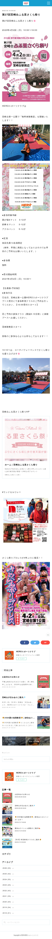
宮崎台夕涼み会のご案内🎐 (14, 697)
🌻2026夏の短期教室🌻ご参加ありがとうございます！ (26, 717)
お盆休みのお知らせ (11, 676)
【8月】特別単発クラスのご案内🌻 (28, 839)
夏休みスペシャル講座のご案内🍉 (28, 828)
